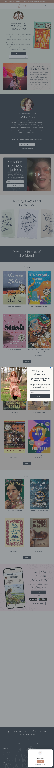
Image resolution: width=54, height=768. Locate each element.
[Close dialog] (51, 368)
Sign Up (39, 396)
